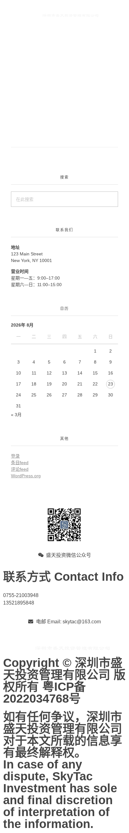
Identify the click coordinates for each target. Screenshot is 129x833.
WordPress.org (26, 475)
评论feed (19, 469)
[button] (12, 29)
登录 (15, 455)
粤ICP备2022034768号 (44, 692)
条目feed (19, 462)
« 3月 (16, 414)
